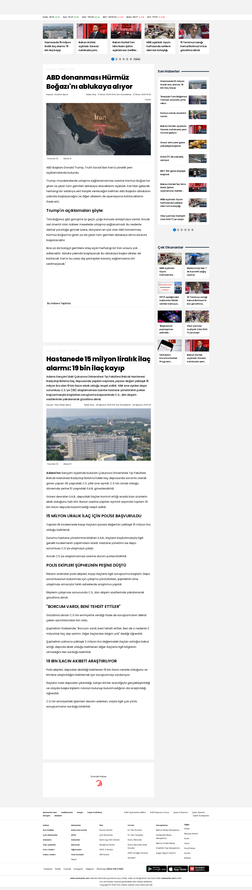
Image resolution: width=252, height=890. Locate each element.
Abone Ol (67, 158)
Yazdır (148, 99)
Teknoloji (72, 768)
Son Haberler (169, 71)
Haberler (62, 69)
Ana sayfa (51, 69)
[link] (183, 84)
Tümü (137, 59)
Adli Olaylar (74, 350)
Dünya (72, 69)
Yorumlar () (52, 158)
